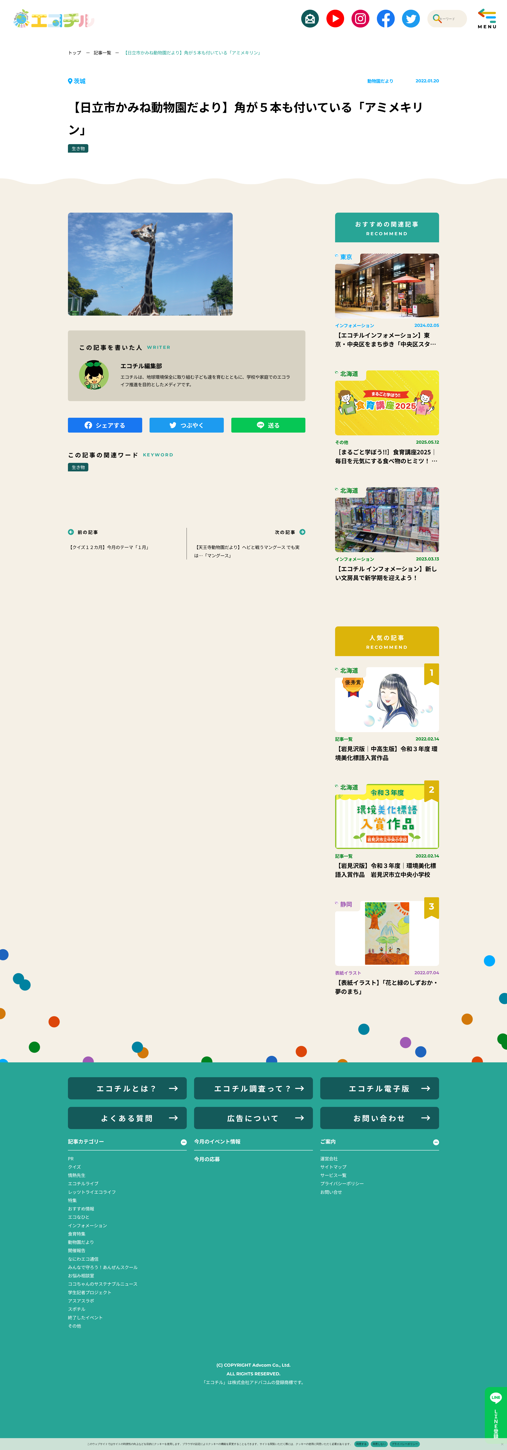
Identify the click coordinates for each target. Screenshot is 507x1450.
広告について (253, 1118)
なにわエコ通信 (83, 1259)
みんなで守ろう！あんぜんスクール (103, 1267)
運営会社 (329, 1158)
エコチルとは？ (127, 1088)
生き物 (78, 148)
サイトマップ (333, 1167)
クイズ (74, 1167)
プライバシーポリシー (342, 1183)
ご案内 (328, 1141)
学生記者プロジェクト (90, 1292)
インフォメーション (87, 1225)
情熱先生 (76, 1175)
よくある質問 (127, 1118)
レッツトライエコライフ (92, 1192)
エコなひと (79, 1217)
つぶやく (192, 425)
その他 (74, 1326)
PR (70, 1158)
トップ (75, 52)
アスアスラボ (81, 1300)
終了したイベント (85, 1317)
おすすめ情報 (81, 1208)
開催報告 (76, 1250)
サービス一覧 (333, 1175)
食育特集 (76, 1233)
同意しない (379, 1443)
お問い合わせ (379, 1118)
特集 (72, 1200)
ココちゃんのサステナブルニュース (102, 1284)
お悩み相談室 (81, 1275)
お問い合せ (331, 1192)
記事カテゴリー (86, 1141)
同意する (361, 1443)
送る (274, 425)
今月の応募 (207, 1159)
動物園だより (380, 81)
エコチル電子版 (379, 1088)
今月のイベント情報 (217, 1141)
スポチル (76, 1309)
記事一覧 (102, 52)
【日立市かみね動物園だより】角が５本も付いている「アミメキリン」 (192, 52)
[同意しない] (502, 1444)
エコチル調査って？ (253, 1088)
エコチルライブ (83, 1183)
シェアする (110, 425)
